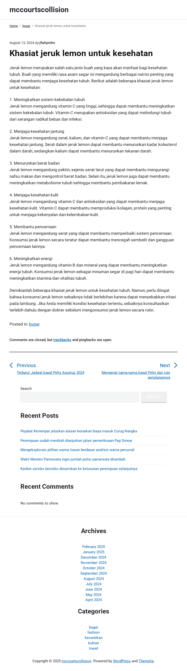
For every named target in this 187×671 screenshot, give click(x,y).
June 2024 (93, 589)
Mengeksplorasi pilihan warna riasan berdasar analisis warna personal (77, 450)
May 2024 (93, 595)
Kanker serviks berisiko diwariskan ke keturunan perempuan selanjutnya (78, 469)
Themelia (146, 661)
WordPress (122, 661)
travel (93, 648)
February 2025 (93, 547)
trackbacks (62, 340)
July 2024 (93, 584)
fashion (93, 632)
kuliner (93, 643)
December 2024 (93, 557)
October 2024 (93, 568)
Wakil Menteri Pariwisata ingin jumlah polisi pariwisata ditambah (72, 459)
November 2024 (93, 563)
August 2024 (94, 579)
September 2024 (93, 573)
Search (26, 388)
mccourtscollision (76, 661)
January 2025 (93, 552)
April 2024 (93, 600)
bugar (34, 324)
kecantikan (94, 638)
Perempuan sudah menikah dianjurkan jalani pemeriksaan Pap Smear (76, 440)
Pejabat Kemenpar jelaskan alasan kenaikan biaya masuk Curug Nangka (78, 431)
